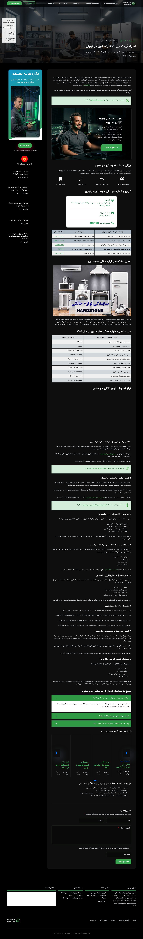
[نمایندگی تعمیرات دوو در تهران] (81, 736)
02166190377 (59, 253)
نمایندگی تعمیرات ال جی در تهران (62, 765)
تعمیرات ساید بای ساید (107, 454)
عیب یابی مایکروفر (111, 570)
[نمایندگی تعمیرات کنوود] (121, 736)
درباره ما (75, 3)
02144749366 (59, 236)
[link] (121, 756)
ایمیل (100, 820)
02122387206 (59, 245)
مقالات (50, 3)
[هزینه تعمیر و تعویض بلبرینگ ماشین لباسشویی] (36, 206)
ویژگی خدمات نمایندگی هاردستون (9, 21)
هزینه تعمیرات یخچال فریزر (19, 220)
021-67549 (30, 3)
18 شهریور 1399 (23, 178)
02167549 (94, 223)
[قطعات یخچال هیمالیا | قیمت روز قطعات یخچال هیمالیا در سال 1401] (36, 238)
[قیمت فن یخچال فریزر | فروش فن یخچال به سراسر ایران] (36, 190)
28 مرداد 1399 (23, 209)
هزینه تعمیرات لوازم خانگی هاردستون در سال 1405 (9, 40)
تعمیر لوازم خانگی (96, 100)
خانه (134, 920)
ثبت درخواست (15, 3)
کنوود (121, 761)
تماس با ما (62, 3)
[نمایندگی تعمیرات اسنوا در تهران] (101, 736)
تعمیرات (127, 761)
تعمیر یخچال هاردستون (98, 468)
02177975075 (59, 241)
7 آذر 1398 (24, 224)
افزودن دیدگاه (124, 828)
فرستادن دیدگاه (123, 861)
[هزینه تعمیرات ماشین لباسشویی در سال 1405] (36, 174)
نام (129, 820)
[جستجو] (38, 3)
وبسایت (127, 854)
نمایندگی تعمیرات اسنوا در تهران (101, 765)
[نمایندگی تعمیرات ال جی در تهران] (61, 736)
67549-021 (86, 85)
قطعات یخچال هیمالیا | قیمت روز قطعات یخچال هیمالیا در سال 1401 (18, 236)
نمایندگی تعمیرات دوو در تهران (82, 765)
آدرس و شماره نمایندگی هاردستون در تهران (9, 27)
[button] (91, 698)
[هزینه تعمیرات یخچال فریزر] (36, 222)
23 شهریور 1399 (22, 193)
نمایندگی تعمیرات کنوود (123, 766)
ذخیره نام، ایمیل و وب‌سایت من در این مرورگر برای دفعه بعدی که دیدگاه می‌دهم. (104, 848)
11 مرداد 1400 (24, 242)
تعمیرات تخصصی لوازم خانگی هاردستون (9, 33)
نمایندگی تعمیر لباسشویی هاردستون (95, 505)
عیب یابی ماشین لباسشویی (95, 498)
